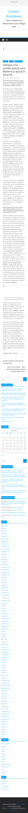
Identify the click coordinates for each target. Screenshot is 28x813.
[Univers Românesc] (3, 40)
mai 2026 (3, 531)
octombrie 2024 (5, 572)
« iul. (2, 455)
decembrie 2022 (5, 618)
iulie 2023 (3, 605)
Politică (3, 761)
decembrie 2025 (5, 544)
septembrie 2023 (5, 600)
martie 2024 (4, 585)
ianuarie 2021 (4, 678)
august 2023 (4, 603)
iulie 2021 (3, 662)
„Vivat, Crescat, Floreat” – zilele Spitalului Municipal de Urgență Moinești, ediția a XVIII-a (15, 369)
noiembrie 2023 (5, 595)
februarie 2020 (5, 706)
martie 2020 (4, 703)
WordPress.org (5, 789)
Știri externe (4, 772)
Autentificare (4, 781)
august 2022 (4, 629)
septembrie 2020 (5, 688)
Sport (2, 769)
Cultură (3, 751)
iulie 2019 (3, 724)
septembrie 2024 (5, 575)
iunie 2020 (3, 696)
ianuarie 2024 (4, 590)
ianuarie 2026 (4, 541)
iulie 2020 (3, 693)
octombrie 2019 (5, 716)
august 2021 (4, 660)
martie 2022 (4, 642)
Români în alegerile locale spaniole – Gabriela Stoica (13, 362)
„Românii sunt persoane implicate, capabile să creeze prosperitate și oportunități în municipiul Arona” (13, 503)
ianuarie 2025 (4, 564)
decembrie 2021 (5, 649)
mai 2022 (3, 636)
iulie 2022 (3, 631)
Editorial (3, 754)
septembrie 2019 (5, 719)
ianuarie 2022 (4, 647)
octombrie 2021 (5, 654)
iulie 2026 (3, 528)
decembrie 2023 (5, 593)
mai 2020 (3, 698)
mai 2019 (3, 729)
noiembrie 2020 (5, 683)
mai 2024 (3, 580)
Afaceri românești (5, 743)
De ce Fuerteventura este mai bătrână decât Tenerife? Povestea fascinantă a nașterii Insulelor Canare (13, 404)
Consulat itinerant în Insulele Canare (16, 512)
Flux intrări (3, 783)
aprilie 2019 (4, 732)
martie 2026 (4, 536)
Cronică (11, 61)
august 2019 (4, 721)
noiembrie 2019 (5, 714)
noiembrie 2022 (5, 621)
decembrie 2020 (5, 680)
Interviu (3, 756)
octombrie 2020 (5, 685)
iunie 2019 (3, 727)
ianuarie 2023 (4, 616)
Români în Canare (5, 764)
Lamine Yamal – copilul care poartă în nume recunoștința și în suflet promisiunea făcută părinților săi (12, 399)
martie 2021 (4, 672)
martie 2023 (4, 611)
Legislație (3, 759)
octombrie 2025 (5, 549)
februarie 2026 (5, 539)
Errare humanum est (6, 421)
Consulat (5, 61)
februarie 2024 (5, 587)
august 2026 (4, 526)
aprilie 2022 (4, 639)
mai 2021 (3, 667)
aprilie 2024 (4, 582)
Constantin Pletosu (15, 78)
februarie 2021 (5, 675)
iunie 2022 (3, 634)
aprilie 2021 (4, 670)
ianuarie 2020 (4, 709)
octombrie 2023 (5, 598)
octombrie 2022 (5, 624)
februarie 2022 (5, 644)
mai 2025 (3, 557)
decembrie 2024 (5, 567)
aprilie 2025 (4, 559)
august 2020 (4, 691)
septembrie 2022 (5, 626)
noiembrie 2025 (5, 546)
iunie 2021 (3, 665)
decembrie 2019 (5, 711)
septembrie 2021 (5, 657)
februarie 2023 (5, 613)
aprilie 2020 (4, 701)
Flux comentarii (5, 786)
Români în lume (18, 61)
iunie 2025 (3, 554)
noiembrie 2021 (5, 652)
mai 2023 (3, 608)
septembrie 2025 (5, 551)
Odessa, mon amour (17, 507)
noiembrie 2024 (5, 569)
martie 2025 (4, 562)
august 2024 (4, 577)
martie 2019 (4, 734)
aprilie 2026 (4, 533)
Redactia (3, 512)
